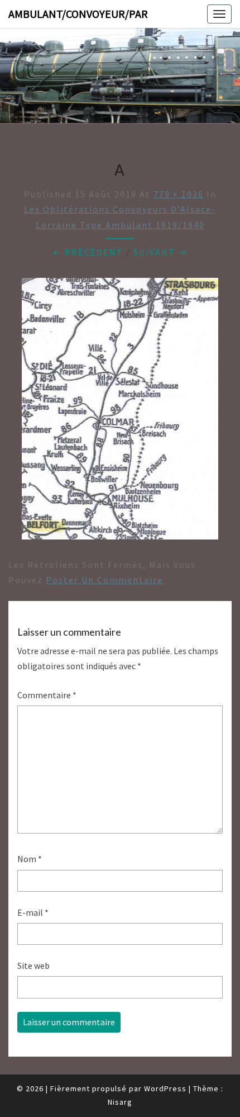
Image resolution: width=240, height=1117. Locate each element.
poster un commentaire (104, 579)
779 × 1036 (178, 194)
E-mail (33, 912)
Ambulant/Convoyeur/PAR (78, 14)
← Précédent (87, 252)
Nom (29, 858)
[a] (120, 412)
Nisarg (120, 1102)
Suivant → (160, 252)
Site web (33, 965)
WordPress (165, 1088)
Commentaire (46, 695)
